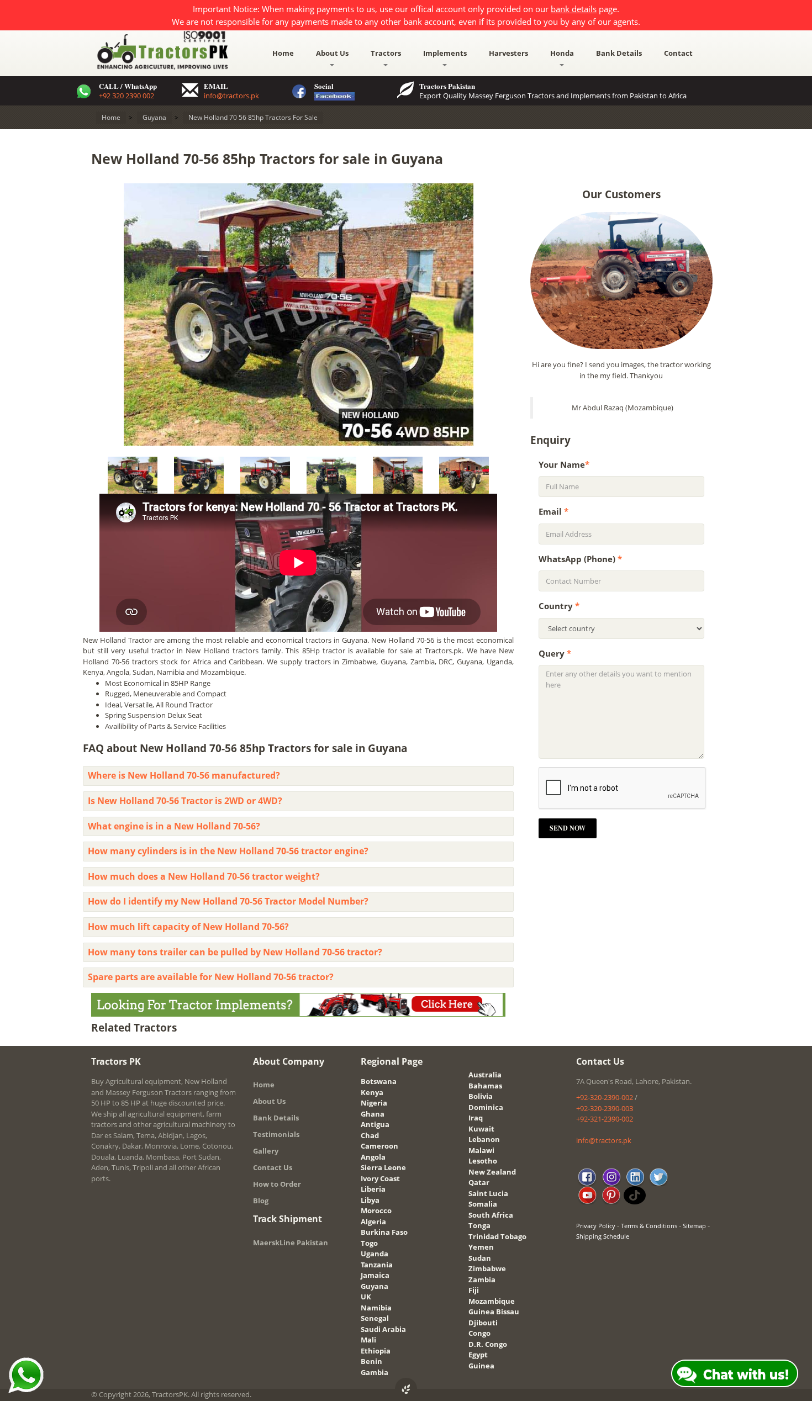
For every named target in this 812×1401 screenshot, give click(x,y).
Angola (373, 1157)
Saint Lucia (488, 1193)
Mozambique (491, 1301)
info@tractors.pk (231, 96)
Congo (479, 1333)
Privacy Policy (595, 1226)
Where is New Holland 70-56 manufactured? (184, 775)
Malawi (481, 1150)
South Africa (490, 1215)
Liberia (373, 1189)
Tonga (479, 1225)
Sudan (479, 1258)
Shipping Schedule (602, 1236)
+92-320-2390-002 (604, 1097)
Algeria (373, 1221)
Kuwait (481, 1129)
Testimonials (276, 1134)
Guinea (481, 1366)
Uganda (374, 1254)
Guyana (374, 1286)
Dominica (485, 1107)
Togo (369, 1243)
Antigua (375, 1124)
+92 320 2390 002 (126, 96)
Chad (370, 1135)
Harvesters (508, 53)
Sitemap (694, 1226)
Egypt (478, 1355)
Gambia (374, 1372)
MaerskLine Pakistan (290, 1242)
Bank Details (619, 53)
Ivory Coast (380, 1178)
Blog (260, 1201)
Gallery (265, 1151)
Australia (485, 1075)
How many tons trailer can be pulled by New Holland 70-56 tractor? (235, 952)
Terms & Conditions (649, 1226)
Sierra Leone (383, 1167)
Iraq (475, 1118)
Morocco (376, 1210)
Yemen (481, 1247)
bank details (574, 8)
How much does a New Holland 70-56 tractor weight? (204, 876)
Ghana (372, 1114)
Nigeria (374, 1103)
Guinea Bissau (493, 1312)
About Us (332, 53)
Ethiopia (376, 1351)
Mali (368, 1340)
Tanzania (377, 1265)
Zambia (481, 1279)
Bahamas (485, 1086)
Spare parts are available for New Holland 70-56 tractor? (211, 977)
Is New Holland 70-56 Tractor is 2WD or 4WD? (185, 801)
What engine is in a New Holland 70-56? (174, 826)
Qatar (478, 1182)
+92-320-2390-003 (604, 1108)
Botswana (379, 1081)
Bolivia (480, 1096)
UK (366, 1297)
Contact (678, 53)
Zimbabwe (487, 1268)
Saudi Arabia (383, 1329)
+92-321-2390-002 (604, 1119)
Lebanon (484, 1139)
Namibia (376, 1308)
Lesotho (482, 1161)
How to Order (277, 1184)
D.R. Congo (487, 1344)
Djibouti (483, 1323)
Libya (370, 1200)
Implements (445, 53)
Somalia (482, 1204)
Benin (371, 1361)
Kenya (372, 1092)
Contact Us (272, 1167)
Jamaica (375, 1275)
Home (283, 53)
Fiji (473, 1290)
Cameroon (379, 1146)
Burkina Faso (384, 1232)
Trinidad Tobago (497, 1236)
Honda (562, 53)
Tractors (386, 53)
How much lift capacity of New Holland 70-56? (188, 927)
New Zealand (492, 1172)
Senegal (375, 1318)
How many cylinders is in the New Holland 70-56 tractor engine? (228, 851)
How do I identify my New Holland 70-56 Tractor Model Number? (228, 901)
